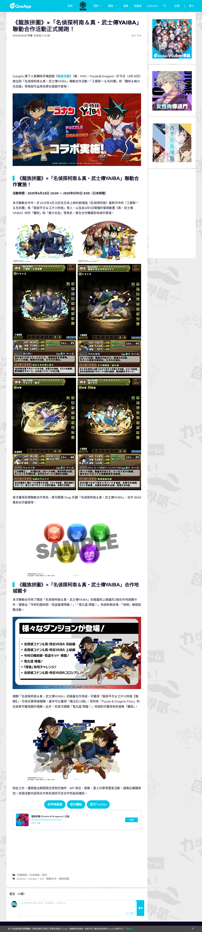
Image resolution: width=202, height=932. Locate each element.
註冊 (177, 5)
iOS (42, 878)
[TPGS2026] (83, 6)
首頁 (70, 5)
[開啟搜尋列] (165, 5)
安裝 (131, 819)
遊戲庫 (137, 5)
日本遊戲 (34, 874)
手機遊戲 (22, 874)
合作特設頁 (54, 804)
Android (21, 878)
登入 (191, 5)
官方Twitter (98, 804)
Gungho (32, 878)
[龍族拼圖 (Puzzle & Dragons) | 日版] (77, 819)
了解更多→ (129, 929)
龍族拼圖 (64, 76)
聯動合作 (51, 878)
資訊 (95, 5)
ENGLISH (152, 5)
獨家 (110, 5)
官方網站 (76, 804)
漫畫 (125, 5)
